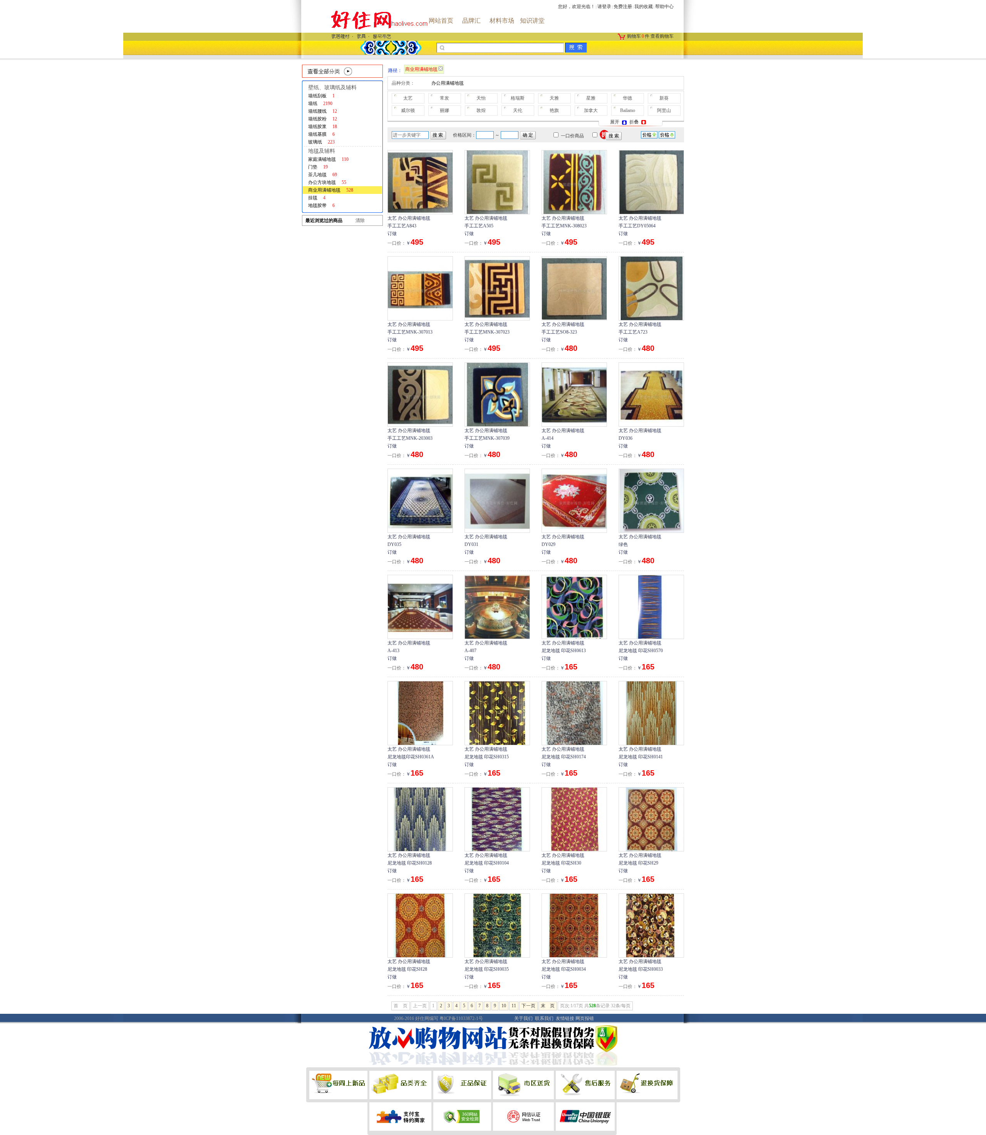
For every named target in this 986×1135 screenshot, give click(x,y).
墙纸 (320, 103)
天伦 (517, 110)
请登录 (604, 6)
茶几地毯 (322, 174)
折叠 (634, 122)
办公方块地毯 (327, 182)
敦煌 (481, 110)
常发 (444, 98)
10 (503, 1005)
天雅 (554, 98)
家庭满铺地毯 (328, 159)
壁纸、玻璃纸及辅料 (332, 87)
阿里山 (664, 110)
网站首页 (441, 20)
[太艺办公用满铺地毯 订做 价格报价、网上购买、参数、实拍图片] (420, 181)
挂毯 (316, 197)
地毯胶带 (321, 205)
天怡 (481, 98)
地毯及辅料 (321, 151)
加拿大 (591, 110)
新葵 (664, 98)
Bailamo (627, 110)
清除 (360, 220)
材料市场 (502, 20)
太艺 (408, 98)
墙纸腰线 (322, 111)
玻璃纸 (321, 142)
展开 (615, 122)
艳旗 (554, 110)
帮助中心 (664, 6)
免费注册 (623, 6)
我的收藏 (643, 6)
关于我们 (523, 1018)
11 (513, 1005)
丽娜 (444, 110)
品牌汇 (471, 20)
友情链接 (565, 1018)
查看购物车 (662, 36)
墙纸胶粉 (322, 119)
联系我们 (544, 1018)
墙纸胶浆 (322, 126)
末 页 (548, 1005)
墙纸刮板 (321, 95)
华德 (627, 98)
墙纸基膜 (321, 134)
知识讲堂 (532, 20)
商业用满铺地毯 (330, 190)
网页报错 (584, 1018)
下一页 (528, 1005)
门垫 (318, 167)
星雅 (590, 98)
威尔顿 (408, 110)
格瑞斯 (518, 98)
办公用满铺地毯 (447, 83)
